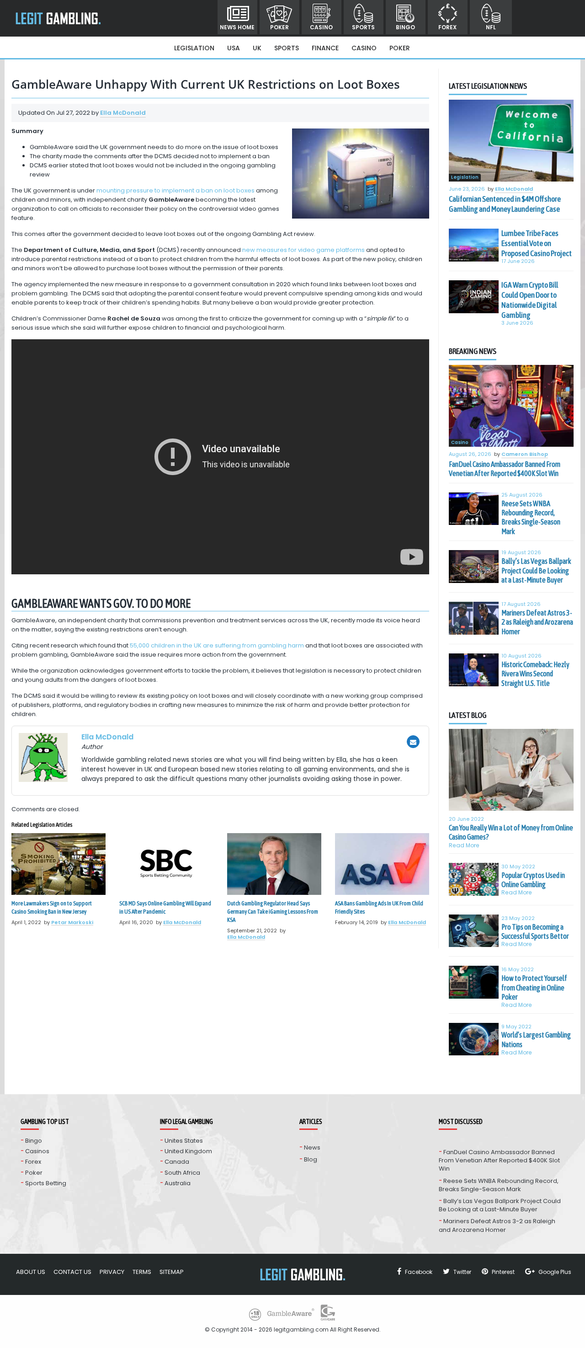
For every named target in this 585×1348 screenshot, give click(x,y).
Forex (447, 27)
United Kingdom (188, 1151)
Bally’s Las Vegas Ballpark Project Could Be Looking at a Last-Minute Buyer (536, 570)
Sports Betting (45, 1183)
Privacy (112, 1272)
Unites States (184, 1140)
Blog (310, 1159)
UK (257, 48)
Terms (142, 1272)
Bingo (405, 27)
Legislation (194, 48)
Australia (178, 1183)
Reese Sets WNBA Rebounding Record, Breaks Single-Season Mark (530, 517)
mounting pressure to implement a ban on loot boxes (175, 190)
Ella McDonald (123, 112)
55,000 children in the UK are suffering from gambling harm (217, 645)
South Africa (182, 1172)
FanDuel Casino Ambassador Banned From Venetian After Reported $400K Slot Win (504, 468)
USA (233, 48)
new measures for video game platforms (303, 250)
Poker (279, 27)
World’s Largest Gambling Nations (536, 1039)
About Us (30, 1272)
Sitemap (172, 1272)
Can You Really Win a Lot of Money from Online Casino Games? (511, 832)
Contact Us (72, 1272)
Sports (363, 27)
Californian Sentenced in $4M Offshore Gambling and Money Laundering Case (505, 204)
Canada (177, 1161)
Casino (321, 27)
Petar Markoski (72, 922)
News (312, 1147)
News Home (237, 27)
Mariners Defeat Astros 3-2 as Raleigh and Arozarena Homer (537, 622)
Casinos (37, 1151)
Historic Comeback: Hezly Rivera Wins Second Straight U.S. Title (535, 673)
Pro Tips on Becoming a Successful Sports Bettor (535, 931)
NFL (491, 27)
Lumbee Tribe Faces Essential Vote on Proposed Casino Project (536, 243)
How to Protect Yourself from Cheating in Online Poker (534, 987)
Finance (325, 48)
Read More (464, 845)
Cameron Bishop (524, 454)
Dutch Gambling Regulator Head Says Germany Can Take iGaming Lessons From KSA (272, 911)
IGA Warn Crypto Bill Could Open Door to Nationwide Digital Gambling (529, 300)
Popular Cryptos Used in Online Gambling (533, 879)
